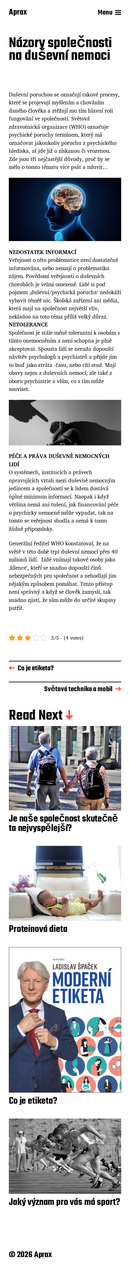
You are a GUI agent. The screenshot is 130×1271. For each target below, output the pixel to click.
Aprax (18, 12)
